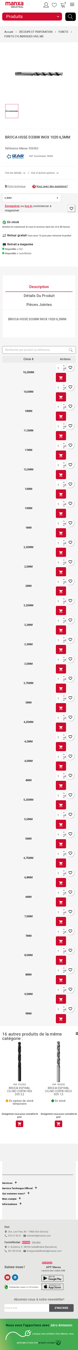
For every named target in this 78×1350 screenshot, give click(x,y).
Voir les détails (15, 172)
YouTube (7, 1277)
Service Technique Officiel (17, 1188)
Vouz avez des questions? (52, 186)
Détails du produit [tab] (39, 296)
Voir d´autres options (45, 172)
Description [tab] (39, 287)
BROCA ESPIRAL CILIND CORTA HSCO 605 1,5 (58, 1091)
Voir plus (36, 1242)
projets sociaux (46, 1342)
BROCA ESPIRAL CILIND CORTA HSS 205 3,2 (19, 1091)
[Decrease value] (64, 370)
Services (7, 1183)
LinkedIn (15, 1277)
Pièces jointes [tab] (39, 304)
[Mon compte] (47, 4)
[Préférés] (54, 4)
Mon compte (9, 1199)
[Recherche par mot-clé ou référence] (70, 17)
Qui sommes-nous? (13, 1193)
